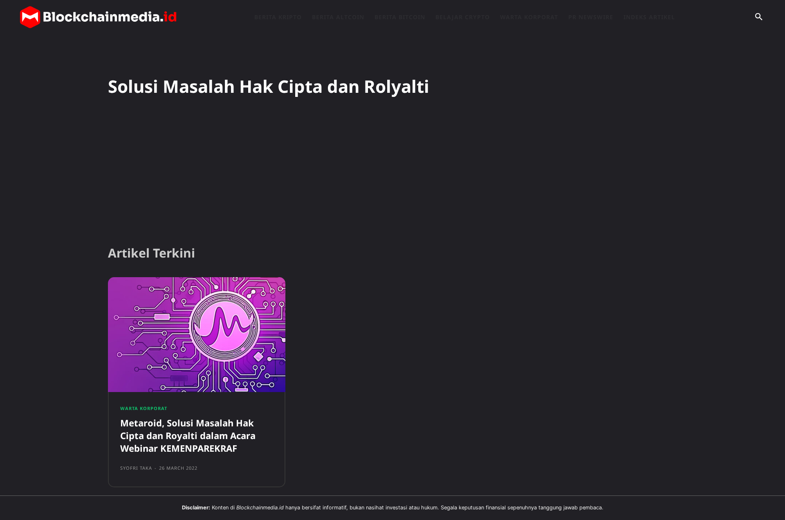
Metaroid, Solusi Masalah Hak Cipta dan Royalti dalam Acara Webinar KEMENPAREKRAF (188, 435)
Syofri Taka (136, 468)
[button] (759, 17)
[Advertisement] (392, 175)
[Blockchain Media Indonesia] (98, 17)
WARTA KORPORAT (143, 408)
